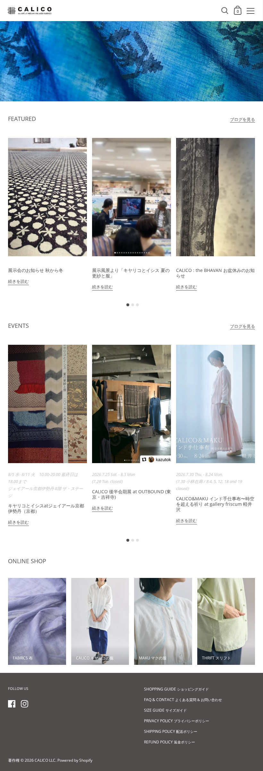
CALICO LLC (45, 760)
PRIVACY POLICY (176, 721)
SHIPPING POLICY (170, 731)
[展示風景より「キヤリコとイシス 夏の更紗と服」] (131, 197)
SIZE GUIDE (165, 710)
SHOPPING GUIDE (176, 689)
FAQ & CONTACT (183, 699)
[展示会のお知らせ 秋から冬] (47, 197)
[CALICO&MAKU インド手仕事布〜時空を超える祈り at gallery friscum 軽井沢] (215, 404)
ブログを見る (242, 119)
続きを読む (18, 281)
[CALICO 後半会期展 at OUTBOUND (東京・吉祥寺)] (131, 404)
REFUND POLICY (169, 742)
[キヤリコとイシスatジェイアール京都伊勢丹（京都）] (47, 404)
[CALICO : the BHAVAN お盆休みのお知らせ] (215, 197)
